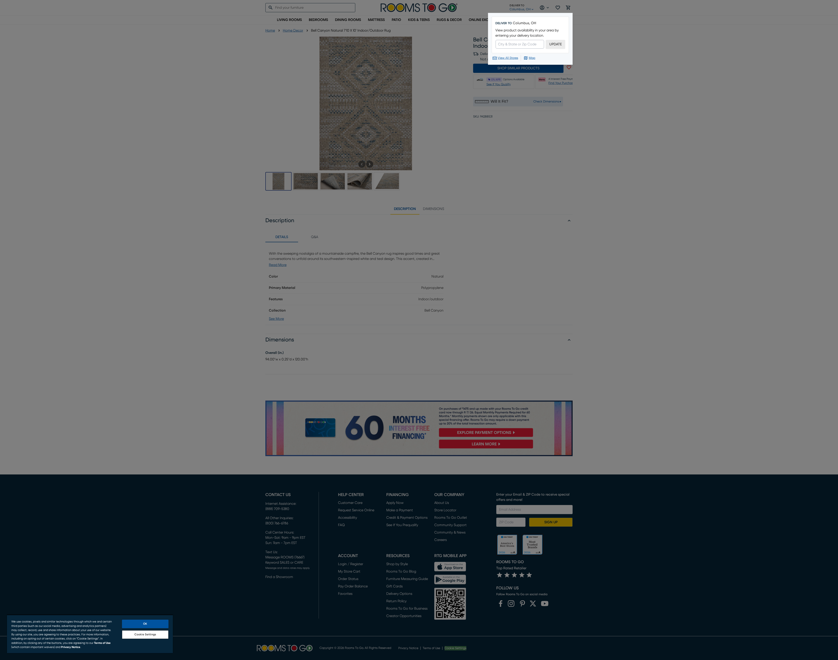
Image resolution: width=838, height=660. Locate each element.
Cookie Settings (145, 634)
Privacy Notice (70, 647)
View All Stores (508, 58)
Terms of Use (102, 643)
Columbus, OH (524, 23)
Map (532, 58)
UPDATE (555, 44)
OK (145, 623)
